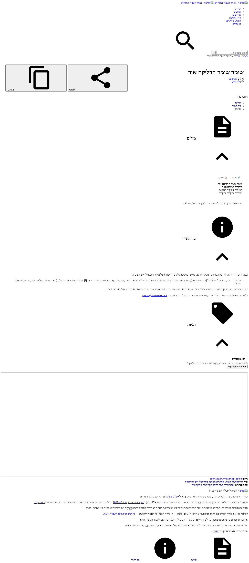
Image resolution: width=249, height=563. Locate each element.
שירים (238, 8)
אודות (231, 485)
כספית (216, 531)
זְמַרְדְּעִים (189, 481)
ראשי (245, 56)
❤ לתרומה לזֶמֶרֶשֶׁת (237, 366)
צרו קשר (223, 485)
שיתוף (72, 89)
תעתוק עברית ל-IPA (205, 481)
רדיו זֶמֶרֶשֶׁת (235, 17)
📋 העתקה (222, 177)
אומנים (237, 11)
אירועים (237, 14)
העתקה (10, 89)
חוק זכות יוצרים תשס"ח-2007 (118, 513)
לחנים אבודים (238, 359)
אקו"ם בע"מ (172, 496)
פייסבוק (214, 485)
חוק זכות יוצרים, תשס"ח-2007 (128, 502)
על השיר (236, 106)
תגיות (238, 109)
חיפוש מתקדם (233, 20)
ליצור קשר (39, 502)
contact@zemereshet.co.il (154, 295)
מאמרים (236, 23)
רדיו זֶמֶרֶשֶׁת (237, 481)
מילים (237, 103)
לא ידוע (233, 78)
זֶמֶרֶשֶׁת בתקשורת (201, 485)
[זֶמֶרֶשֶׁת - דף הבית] (243, 490)
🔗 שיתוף (236, 177)
